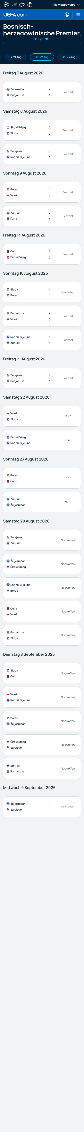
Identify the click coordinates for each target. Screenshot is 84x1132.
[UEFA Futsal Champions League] (14, 4)
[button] (76, 15)
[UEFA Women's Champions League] (22, 4)
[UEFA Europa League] (30, 4)
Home (15, 15)
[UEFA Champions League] (6, 4)
